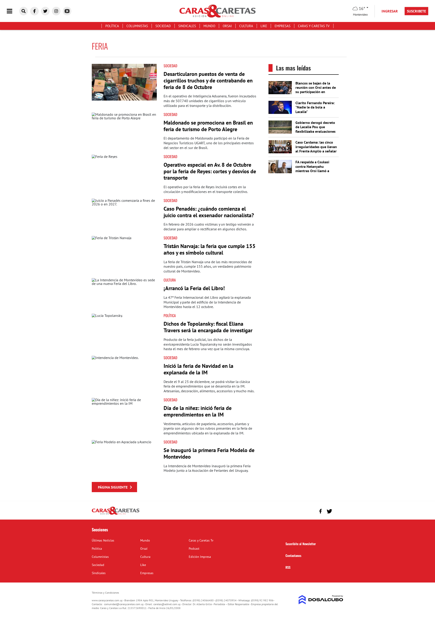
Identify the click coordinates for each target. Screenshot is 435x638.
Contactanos (293, 555)
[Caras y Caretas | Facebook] (34, 11)
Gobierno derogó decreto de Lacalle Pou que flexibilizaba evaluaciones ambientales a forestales (315, 129)
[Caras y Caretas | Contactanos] (338, 510)
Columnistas (137, 26)
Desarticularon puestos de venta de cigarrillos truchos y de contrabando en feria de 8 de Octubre (208, 80)
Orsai (227, 26)
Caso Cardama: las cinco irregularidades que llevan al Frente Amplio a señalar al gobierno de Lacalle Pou (316, 149)
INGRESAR (390, 11)
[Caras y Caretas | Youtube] (67, 11)
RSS (287, 567)
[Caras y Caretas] (115, 514)
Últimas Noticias (103, 540)
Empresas (282, 26)
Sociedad (163, 26)
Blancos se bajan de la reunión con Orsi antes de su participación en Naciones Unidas (315, 90)
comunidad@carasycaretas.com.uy (124, 604)
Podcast (194, 549)
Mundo (209, 26)
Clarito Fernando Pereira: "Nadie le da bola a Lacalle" (315, 107)
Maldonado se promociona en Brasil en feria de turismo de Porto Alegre (208, 126)
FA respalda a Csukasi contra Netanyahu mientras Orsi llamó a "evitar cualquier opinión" (315, 168)
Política (112, 26)
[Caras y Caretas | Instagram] (56, 11)
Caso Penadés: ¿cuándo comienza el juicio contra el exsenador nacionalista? (209, 212)
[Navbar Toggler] (13, 11)
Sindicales (187, 26)
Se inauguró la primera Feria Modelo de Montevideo (209, 453)
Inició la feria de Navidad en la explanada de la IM (198, 369)
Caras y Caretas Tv (314, 26)
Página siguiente (113, 487)
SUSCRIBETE (416, 11)
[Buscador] (23, 11)
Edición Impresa (200, 557)
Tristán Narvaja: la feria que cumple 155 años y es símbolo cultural (210, 249)
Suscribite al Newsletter (300, 543)
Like (264, 26)
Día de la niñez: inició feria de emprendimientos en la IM (198, 411)
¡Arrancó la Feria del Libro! (194, 288)
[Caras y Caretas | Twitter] (45, 11)
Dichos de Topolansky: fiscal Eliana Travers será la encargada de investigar (208, 327)
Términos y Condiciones (105, 592)
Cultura (246, 26)
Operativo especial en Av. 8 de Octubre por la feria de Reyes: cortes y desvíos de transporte (210, 171)
